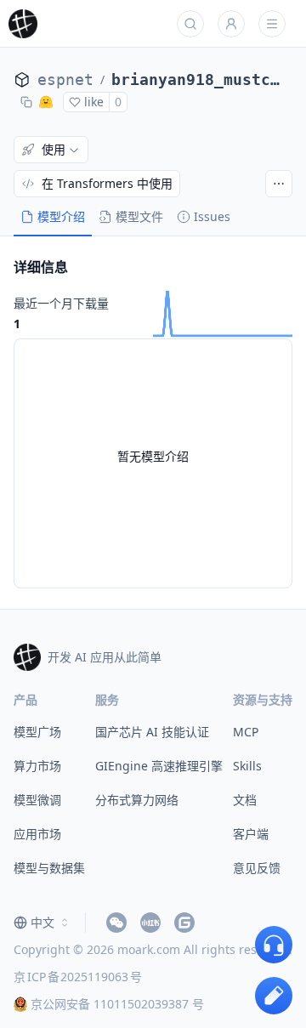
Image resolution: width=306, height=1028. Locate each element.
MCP (245, 732)
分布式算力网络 (136, 800)
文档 (245, 800)
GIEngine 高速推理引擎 (159, 766)
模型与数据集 (49, 868)
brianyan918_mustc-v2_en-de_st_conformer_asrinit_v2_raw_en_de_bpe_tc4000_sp (195, 79)
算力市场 (37, 766)
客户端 (251, 834)
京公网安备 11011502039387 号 (117, 1004)
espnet (65, 79)
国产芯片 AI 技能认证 (152, 732)
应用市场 (37, 834)
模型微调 (37, 800)
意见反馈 (256, 868)
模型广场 (37, 732)
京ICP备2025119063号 (78, 976)
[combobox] (42, 922)
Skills (247, 766)
